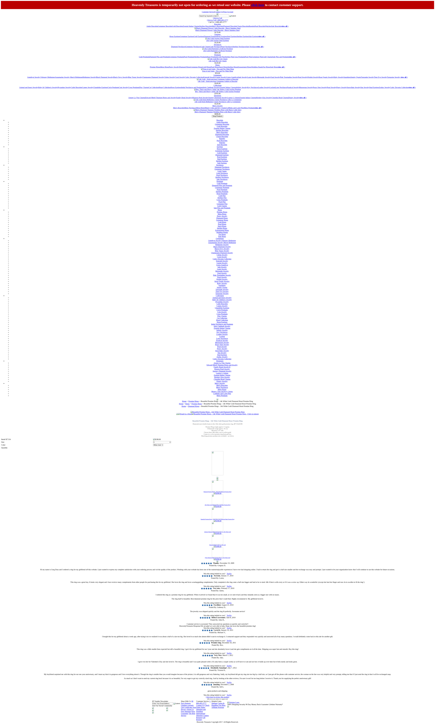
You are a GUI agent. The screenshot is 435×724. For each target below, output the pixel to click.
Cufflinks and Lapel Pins (235, 108)
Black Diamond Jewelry (104, 77)
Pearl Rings (215, 67)
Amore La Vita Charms (136, 98)
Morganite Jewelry (264, 77)
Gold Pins (221, 57)
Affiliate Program (217, 707)
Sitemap (214, 703)
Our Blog (222, 705)
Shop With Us (186, 701)
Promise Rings (155, 67)
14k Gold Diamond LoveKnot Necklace (217, 51)
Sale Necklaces (251, 47)
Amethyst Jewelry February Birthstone (41, 77)
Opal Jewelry (275, 77)
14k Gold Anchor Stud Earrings (217, 40)
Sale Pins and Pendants (280, 57)
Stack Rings (223, 67)
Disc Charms (144, 87)
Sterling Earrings (243, 36)
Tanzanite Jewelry (367, 77)
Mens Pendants (249, 108)
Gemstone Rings (196, 67)
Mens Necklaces (190, 108)
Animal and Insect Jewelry (28, 87)
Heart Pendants (212, 57)
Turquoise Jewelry (394, 77)
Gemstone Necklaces (193, 47)
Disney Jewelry (293, 98)
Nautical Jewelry (293, 87)
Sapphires (347, 77)
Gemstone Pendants (177, 57)
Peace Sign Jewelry (320, 87)
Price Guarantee (188, 712)
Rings (217, 65)
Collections (218, 85)
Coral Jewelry (180, 77)
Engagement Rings (244, 67)
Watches (268, 26)
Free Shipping (186, 711)
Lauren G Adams (233, 98)
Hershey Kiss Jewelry (264, 98)
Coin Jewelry (123, 87)
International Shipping (200, 715)
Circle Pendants (113, 87)
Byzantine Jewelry (64, 87)
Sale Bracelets (276, 26)
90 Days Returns (187, 702)
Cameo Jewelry (87, 87)
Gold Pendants (144, 57)
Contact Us (219, 12)
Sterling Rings (233, 67)
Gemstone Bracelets (165, 26)
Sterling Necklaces (239, 47)
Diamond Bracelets (230, 26)
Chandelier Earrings (100, 87)
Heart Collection (165, 87)
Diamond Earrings (210, 36)
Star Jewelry (364, 87)
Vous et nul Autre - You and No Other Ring (217, 71)
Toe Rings (266, 67)
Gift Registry (200, 719)
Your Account (228, 12)
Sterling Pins (229, 57)
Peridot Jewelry (313, 77)
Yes (228, 574)
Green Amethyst (232, 77)
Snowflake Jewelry (353, 87)
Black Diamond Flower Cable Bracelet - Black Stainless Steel (217, 30)
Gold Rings (206, 67)
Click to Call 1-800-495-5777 (217, 20)
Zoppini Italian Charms (191, 26)
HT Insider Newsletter (160, 701)
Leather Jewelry (264, 87)
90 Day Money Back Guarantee (257, 704)
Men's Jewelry (217, 106)
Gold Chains (205, 47)
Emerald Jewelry (209, 77)
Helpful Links (216, 701)
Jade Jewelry (242, 77)
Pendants (217, 55)
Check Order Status (202, 706)
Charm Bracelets (243, 26)
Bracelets (217, 24)
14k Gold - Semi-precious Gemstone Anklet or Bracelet (217, 81)
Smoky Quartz (356, 77)
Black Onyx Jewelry (120, 77)
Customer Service (208, 12)
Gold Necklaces (215, 47)
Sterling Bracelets (205, 26)
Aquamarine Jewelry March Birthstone (69, 77)
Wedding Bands (257, 67)
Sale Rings (274, 67)
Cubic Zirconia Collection (194, 77)
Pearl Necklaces (227, 47)
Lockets (272, 87)
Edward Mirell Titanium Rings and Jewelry (160, 98)
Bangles (252, 26)
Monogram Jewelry (306, 87)
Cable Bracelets (76, 87)
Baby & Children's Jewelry (48, 87)
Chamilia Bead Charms (280, 98)
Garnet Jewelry (220, 77)
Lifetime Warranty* (276, 704)
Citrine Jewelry (169, 77)
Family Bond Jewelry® (184, 98)
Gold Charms (267, 57)
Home (184, 401)
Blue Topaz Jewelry (135, 77)
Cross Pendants (239, 57)
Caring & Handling (217, 704)
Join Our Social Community (162, 706)
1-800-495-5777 (203, 702)
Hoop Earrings (174, 36)
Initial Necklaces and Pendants (192, 87)
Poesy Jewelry (174, 67)
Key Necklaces (252, 87)
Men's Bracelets (217, 26)
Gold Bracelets (177, 26)
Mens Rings (164, 67)
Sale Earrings (253, 36)
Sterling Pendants (200, 57)
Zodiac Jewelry (384, 87)
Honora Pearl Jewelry (200, 98)
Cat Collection (154, 87)
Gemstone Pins (257, 57)
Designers (217, 96)
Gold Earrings (199, 36)
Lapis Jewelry (252, 77)
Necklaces (217, 45)
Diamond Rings (185, 67)
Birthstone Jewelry (89, 77)
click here (257, 5)
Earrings (218, 34)
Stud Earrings (232, 36)
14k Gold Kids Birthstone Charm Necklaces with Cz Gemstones (218, 102)
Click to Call (217, 18)
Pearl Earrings (222, 36)
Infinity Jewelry (241, 87)
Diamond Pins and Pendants (159, 57)
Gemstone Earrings (187, 36)
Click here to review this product (217, 697)
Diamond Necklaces (178, 47)
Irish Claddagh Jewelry (211, 87)
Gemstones (217, 75)
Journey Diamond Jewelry (217, 98)
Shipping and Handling (201, 710)
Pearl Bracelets (260, 26)
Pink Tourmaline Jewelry (289, 77)
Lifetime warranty (187, 705)
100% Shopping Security (236, 704)
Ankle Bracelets (152, 26)
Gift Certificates (186, 707)
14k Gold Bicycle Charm (218, 61)
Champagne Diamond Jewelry (153, 77)
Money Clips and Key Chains (215, 108)
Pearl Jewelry (303, 77)
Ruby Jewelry (339, 77)
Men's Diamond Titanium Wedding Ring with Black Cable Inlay (218, 112)
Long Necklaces (281, 87)
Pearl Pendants (189, 57)
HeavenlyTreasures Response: (190, 626)
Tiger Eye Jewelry (380, 77)
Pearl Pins (248, 57)
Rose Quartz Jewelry (326, 77)
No (230, 574)
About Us (190, 709)
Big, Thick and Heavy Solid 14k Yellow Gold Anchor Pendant (217, 91)
